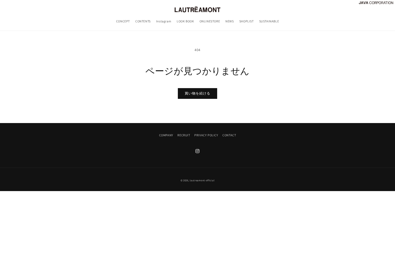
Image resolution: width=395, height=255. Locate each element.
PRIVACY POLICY (206, 135)
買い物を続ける (197, 93)
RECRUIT (183, 135)
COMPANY (166, 135)
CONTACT (229, 135)
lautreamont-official (202, 180)
